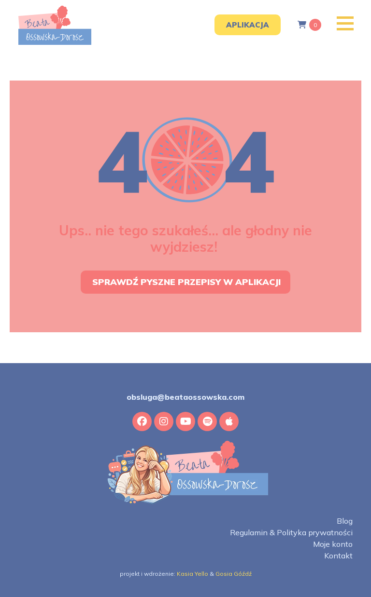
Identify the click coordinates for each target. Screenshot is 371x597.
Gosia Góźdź (233, 573)
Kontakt (338, 555)
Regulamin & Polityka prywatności (291, 532)
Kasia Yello (192, 573)
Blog (344, 521)
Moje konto (332, 544)
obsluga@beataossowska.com (185, 397)
